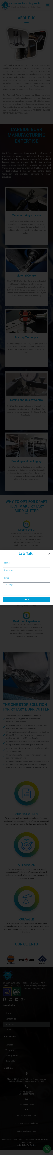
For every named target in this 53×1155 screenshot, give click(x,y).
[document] (26, 577)
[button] (49, 554)
